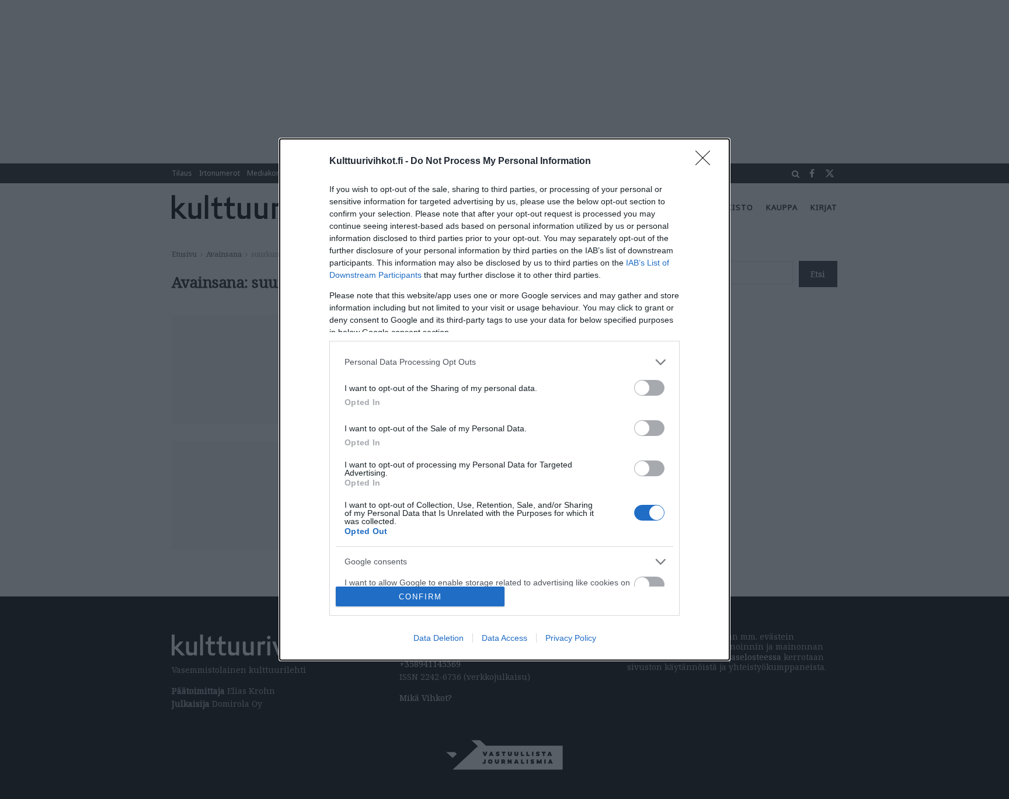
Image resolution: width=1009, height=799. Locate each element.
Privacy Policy (570, 638)
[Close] (706, 162)
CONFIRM (420, 596)
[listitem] (504, 362)
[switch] (649, 388)
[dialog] (504, 400)
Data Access (504, 638)
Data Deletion (438, 638)
